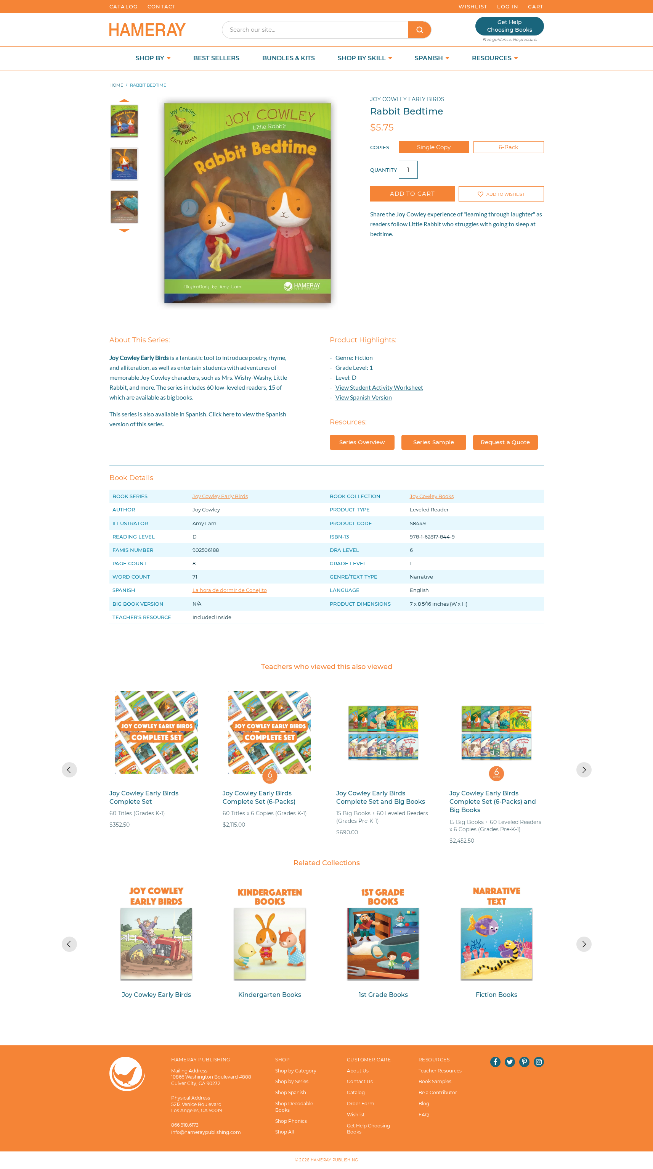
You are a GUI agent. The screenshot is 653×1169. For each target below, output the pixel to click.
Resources (492, 58)
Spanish (429, 58)
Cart (536, 6)
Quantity (383, 170)
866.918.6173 (185, 1125)
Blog (424, 1103)
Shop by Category (295, 1071)
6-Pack (508, 147)
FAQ (424, 1114)
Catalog (123, 6)
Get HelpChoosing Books (509, 26)
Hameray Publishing (334, 1160)
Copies (379, 147)
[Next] (584, 769)
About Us (358, 1071)
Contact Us (360, 1081)
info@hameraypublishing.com (206, 1132)
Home (116, 85)
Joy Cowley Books (432, 496)
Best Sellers (216, 58)
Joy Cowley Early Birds (407, 99)
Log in (507, 6)
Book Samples (435, 1081)
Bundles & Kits (288, 58)
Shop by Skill (362, 58)
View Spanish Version (363, 397)
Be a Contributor (438, 1092)
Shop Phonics (291, 1121)
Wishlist (473, 6)
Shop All (284, 1132)
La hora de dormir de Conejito (230, 590)
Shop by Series (291, 1081)
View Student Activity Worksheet (379, 387)
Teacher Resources (440, 1071)
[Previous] (69, 769)
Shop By (151, 58)
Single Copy (434, 147)
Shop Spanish (290, 1092)
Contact (162, 6)
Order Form (360, 1103)
